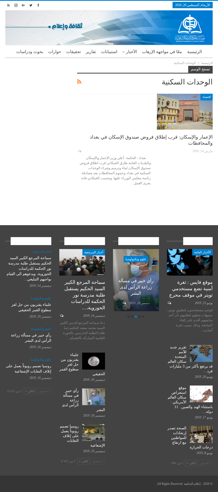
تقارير (91, 51)
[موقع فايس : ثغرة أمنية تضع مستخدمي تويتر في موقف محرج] (190, 262)
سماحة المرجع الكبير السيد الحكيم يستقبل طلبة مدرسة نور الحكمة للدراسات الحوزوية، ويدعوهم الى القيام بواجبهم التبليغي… (29, 268)
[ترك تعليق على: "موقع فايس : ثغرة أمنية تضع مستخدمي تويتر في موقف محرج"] (169, 303)
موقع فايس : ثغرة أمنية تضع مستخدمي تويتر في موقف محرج (191, 289)
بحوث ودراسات (29, 51)
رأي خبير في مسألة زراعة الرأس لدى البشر (136, 287)
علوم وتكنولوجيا (135, 259)
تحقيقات (73, 51)
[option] (136, 281)
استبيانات (109, 51)
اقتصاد (206, 97)
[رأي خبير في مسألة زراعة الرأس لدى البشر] (93, 396)
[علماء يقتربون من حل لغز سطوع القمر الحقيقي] (93, 361)
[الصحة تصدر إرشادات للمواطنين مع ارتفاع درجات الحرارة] (201, 434)
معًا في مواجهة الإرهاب (162, 51)
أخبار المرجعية (93, 252)
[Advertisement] (37, 92)
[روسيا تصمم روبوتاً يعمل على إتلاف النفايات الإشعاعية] (93, 432)
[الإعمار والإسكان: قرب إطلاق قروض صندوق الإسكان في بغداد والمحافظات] (185, 111)
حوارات (54, 51)
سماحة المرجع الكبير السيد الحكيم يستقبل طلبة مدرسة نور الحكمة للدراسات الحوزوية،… (84, 295)
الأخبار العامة (202, 252)
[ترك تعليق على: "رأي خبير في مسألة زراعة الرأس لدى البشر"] (124, 303)
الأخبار (131, 51)
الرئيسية (194, 51)
